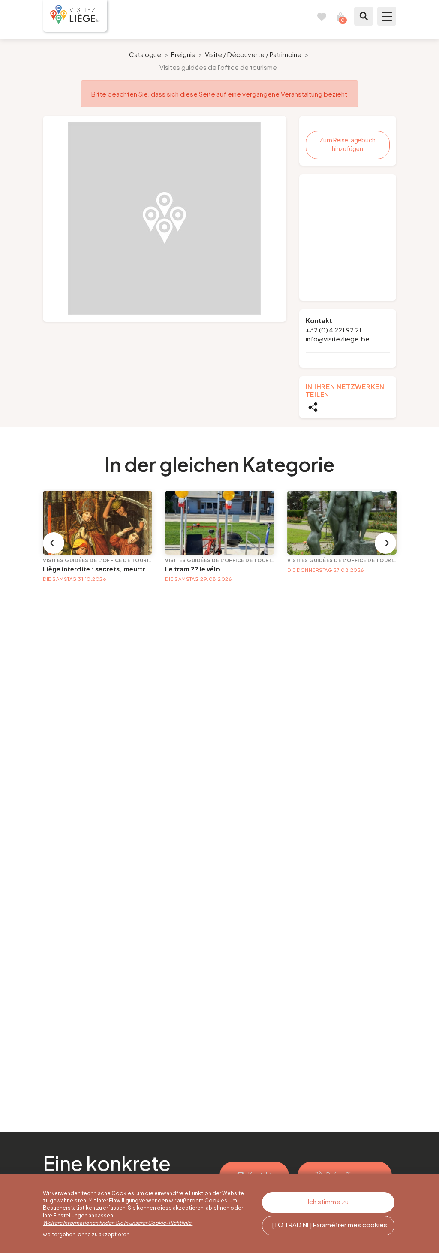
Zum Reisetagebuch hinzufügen (347, 144)
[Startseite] (75, 16)
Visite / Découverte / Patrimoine (253, 54)
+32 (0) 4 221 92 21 (333, 330)
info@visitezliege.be (338, 339)
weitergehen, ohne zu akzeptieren (86, 1234)
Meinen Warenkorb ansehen (340, 16)
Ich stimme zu (328, 1201)
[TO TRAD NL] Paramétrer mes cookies (329, 1224)
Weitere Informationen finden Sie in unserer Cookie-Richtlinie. (117, 1223)
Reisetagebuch (321, 16)
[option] (164, 218)
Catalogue (145, 54)
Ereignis (183, 54)
